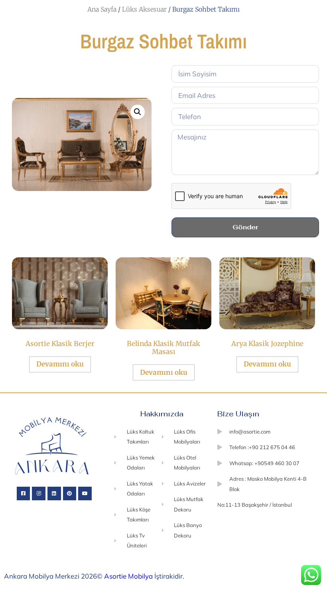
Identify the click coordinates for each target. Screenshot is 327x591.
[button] (137, 112)
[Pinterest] (70, 493)
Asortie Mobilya (128, 576)
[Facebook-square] (23, 493)
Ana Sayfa (101, 9)
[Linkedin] (54, 493)
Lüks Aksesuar (144, 9)
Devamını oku (60, 364)
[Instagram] (38, 493)
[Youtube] (85, 493)
